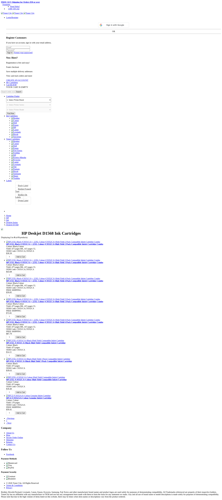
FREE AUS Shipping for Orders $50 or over (20, 2)
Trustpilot (6, 4)
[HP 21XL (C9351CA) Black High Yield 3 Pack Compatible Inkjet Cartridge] (38, 359)
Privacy (9, 488)
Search (18, 92)
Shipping (9, 440)
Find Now (10, 113)
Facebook (10, 454)
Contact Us (10, 444)
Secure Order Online (14, 437)
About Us (10, 433)
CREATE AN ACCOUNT (17, 80)
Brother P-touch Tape (23, 190)
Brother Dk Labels (21, 196)
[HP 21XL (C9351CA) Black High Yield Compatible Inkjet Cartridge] (35, 340)
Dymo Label (23, 200)
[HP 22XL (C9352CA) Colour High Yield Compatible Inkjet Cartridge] (35, 377)
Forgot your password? (23, 53)
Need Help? (15, 6)
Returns (9, 442)
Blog (8, 435)
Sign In (9, 53)
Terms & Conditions (14, 485)
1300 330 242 (13, 9)
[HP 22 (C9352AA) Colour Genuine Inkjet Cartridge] (28, 396)
